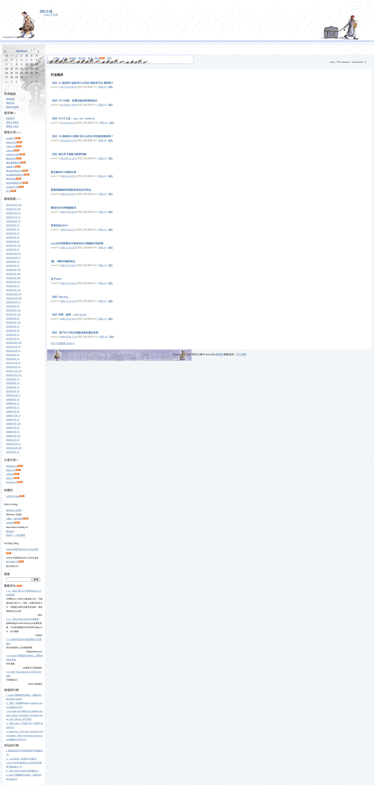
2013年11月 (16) (14, 298)
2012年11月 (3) (13, 346)
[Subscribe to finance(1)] (18, 470)
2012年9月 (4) (12, 355)
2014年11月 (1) (13, 257)
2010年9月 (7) (12, 379)
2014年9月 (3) (12, 261)
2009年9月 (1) (12, 399)
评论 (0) (103, 86)
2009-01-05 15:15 (68, 193)
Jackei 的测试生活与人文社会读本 (22, 549)
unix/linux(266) (13, 154)
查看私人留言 (12, 126)
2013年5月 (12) (13, 322)
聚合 (97, 58)
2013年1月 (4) (12, 338)
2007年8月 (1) (12, 452)
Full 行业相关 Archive (63, 343)
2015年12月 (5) (13, 213)
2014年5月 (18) (13, 274)
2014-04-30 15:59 (68, 140)
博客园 (219, 354)
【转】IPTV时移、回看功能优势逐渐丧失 (74, 100)
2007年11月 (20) (14, 448)
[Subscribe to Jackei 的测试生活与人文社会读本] (8, 553)
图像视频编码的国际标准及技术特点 (71, 189)
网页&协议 (11, 179)
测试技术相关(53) (14, 171)
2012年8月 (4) (12, 359)
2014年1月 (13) (13, 290)
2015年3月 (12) (13, 245)
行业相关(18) (12, 187)
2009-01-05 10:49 (68, 211)
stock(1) (10, 478)
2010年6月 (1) (12, 387)
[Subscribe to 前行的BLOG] (21, 561)
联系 (90, 58)
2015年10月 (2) (13, 221)
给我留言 (10, 118)
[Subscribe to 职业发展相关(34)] (25, 183)
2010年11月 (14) (14, 371)
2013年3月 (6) (12, 330)
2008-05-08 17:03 (68, 336)
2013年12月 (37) (14, 294)
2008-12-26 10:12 (68, 283)
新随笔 (72, 58)
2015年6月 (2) (12, 233)
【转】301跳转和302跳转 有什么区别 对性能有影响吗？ (82, 136)
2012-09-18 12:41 (68, 158)
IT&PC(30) (11, 146)
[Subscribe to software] (16, 474)
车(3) (8, 191)
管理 (109, 58)
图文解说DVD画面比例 (63, 172)
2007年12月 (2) (13, 444)
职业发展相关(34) (14, 183)
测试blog (10, 531)
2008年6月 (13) (13, 423)
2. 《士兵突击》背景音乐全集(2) (21, 759)
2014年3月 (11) (13, 282)
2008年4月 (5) (12, 432)
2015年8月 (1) (12, 229)
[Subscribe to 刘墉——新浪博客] (25, 518)
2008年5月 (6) (12, 427)
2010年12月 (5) (13, 367)
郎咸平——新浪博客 (15, 535)
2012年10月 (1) (13, 351)
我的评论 (10, 103)
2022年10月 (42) (14, 205)
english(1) (10, 138)
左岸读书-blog (12, 496)
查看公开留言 (12, 122)
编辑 (110, 86)
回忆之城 (46, 11)
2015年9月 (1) (12, 225)
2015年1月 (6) (12, 249)
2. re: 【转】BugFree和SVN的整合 (22, 619)
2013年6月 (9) (12, 318)
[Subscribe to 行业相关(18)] (21, 187)
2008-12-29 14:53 (68, 265)
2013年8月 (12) (13, 310)
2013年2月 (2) (12, 334)
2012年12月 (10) (14, 342)
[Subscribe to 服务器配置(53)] (23, 162)
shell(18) (10, 150)
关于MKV (56, 279)
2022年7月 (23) (13, 209)
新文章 (82, 58)
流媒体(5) (10, 167)
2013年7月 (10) (13, 314)
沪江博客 (241, 354)
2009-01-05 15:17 (68, 175)
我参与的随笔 (12, 107)
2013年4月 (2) (12, 326)
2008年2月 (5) (12, 440)
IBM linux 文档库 (14, 510)
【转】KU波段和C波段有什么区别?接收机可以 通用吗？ (82, 83)
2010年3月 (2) (12, 391)
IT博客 (56, 58)
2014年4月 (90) (13, 278)
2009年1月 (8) (12, 411)
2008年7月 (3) (12, 419)
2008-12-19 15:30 (68, 300)
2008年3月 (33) (13, 436)
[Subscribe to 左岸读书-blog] (21, 496)
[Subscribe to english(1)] (17, 138)
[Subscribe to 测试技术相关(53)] (25, 171)
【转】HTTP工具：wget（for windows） (73, 118)
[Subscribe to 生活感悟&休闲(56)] (26, 175)
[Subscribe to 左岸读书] (17, 523)
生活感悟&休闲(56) (15, 175)
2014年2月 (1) (12, 286)
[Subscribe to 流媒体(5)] (17, 167)
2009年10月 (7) (13, 395)
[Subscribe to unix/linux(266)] (22, 154)
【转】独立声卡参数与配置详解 (68, 154)
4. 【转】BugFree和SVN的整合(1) (22, 771)
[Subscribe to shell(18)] (16, 150)
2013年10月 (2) (13, 302)
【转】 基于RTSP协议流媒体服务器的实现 (74, 332)
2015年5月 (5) (12, 237)
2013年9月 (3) (12, 306)
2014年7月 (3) (12, 265)
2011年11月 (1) (13, 363)
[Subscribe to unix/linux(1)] (20, 482)
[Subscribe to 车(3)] (13, 191)
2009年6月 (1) (12, 403)
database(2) (12, 466)
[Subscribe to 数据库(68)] (18, 158)
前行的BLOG (12, 561)
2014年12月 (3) (13, 253)
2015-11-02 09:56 (68, 86)
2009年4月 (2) (12, 407)
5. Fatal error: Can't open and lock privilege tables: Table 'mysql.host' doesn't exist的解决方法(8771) (24, 735)
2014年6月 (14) (13, 270)
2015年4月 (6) (12, 241)
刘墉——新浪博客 (14, 518)
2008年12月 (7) (13, 415)
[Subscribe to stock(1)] (16, 478)
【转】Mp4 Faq (59, 297)
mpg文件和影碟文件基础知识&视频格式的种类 (77, 243)
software (10, 474)
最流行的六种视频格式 (63, 207)
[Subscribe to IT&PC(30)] (18, 146)
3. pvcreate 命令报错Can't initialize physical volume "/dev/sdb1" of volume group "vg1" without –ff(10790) (24, 715)
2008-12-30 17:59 (68, 247)
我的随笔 (10, 99)
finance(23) (11, 142)
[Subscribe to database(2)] (20, 466)
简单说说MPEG (60, 225)
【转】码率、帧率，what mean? (69, 314)
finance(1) (11, 470)
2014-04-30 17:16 (68, 122)
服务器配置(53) (13, 162)
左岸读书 (10, 523)
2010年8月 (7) (12, 383)
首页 (64, 58)
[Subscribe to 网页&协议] (18, 179)
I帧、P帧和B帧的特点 (63, 261)
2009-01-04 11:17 (68, 229)
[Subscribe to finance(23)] (19, 142)
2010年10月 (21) (14, 375)
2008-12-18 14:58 (68, 318)
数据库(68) (11, 158)
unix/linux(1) (12, 482)
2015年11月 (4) (13, 217)
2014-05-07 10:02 (68, 104)
